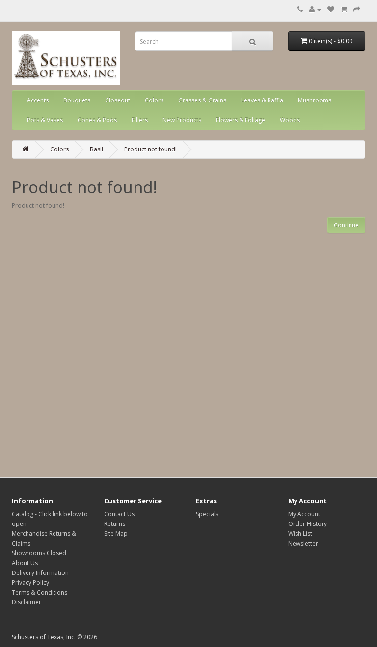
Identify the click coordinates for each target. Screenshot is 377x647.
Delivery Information (40, 573)
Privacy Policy (30, 582)
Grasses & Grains (202, 100)
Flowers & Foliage (240, 120)
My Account (304, 514)
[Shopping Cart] (344, 9)
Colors (154, 100)
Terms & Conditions (39, 592)
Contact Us (119, 514)
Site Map (116, 533)
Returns (114, 524)
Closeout (117, 100)
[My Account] (315, 9)
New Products (181, 120)
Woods (290, 120)
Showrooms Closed (39, 553)
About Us (25, 563)
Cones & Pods (97, 120)
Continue (346, 225)
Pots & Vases (45, 120)
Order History (307, 524)
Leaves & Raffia (262, 100)
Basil (96, 149)
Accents (38, 100)
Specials (207, 514)
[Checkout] (356, 9)
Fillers (140, 120)
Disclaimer (26, 602)
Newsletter (303, 543)
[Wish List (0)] (330, 9)
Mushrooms (314, 100)
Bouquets (76, 100)
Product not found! (150, 149)
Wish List (300, 533)
